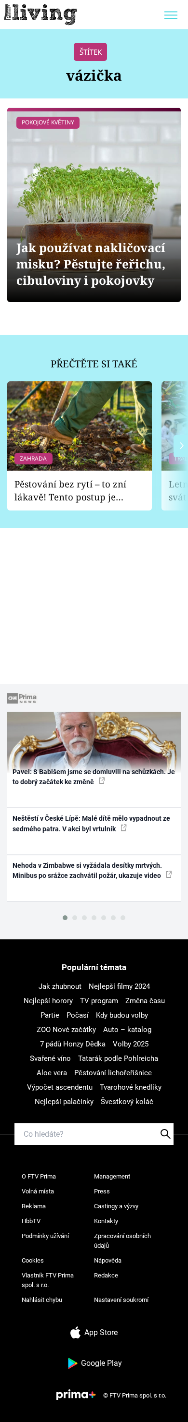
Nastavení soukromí (121, 1299)
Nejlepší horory (48, 1001)
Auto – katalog (127, 1029)
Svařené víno (50, 1058)
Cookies (33, 1260)
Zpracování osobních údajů (122, 1240)
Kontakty (106, 1221)
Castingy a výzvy (116, 1206)
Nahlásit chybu (42, 1299)
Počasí (78, 1015)
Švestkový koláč (127, 1101)
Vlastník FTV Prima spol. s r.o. (48, 1280)
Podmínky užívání (45, 1236)
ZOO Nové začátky (66, 1029)
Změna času (145, 1001)
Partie (49, 1015)
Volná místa (38, 1191)
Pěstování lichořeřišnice (113, 1073)
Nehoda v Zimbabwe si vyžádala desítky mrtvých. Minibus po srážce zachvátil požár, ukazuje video (87, 870)
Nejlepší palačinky (64, 1101)
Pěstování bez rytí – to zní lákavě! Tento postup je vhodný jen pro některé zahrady (70, 490)
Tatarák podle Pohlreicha (118, 1058)
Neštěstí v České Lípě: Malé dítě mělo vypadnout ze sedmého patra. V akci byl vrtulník (91, 823)
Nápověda (107, 1260)
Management (112, 1176)
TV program (99, 1001)
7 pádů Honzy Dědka (73, 1044)
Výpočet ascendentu (60, 1087)
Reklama (34, 1206)
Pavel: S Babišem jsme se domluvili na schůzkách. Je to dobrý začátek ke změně (94, 777)
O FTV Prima (39, 1176)
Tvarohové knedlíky (130, 1087)
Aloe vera (52, 1073)
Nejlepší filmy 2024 (119, 986)
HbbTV (31, 1221)
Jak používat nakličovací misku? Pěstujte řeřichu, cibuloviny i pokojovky (90, 264)
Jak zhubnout (60, 986)
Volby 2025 (130, 1044)
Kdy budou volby (122, 1015)
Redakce (106, 1275)
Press (102, 1191)
